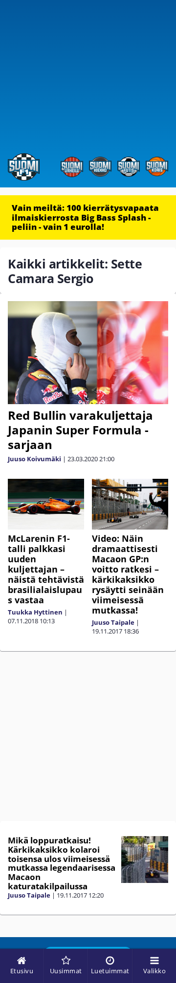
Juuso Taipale (113, 622)
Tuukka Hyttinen (35, 612)
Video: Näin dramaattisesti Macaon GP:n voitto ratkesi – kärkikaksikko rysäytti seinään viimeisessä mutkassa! (128, 574)
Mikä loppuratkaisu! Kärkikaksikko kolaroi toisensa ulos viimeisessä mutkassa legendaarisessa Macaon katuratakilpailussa (61, 863)
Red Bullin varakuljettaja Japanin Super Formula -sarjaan (80, 429)
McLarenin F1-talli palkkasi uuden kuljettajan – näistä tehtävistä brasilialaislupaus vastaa (46, 569)
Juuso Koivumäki (34, 458)
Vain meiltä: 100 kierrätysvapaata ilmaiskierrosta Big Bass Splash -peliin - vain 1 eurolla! (85, 217)
